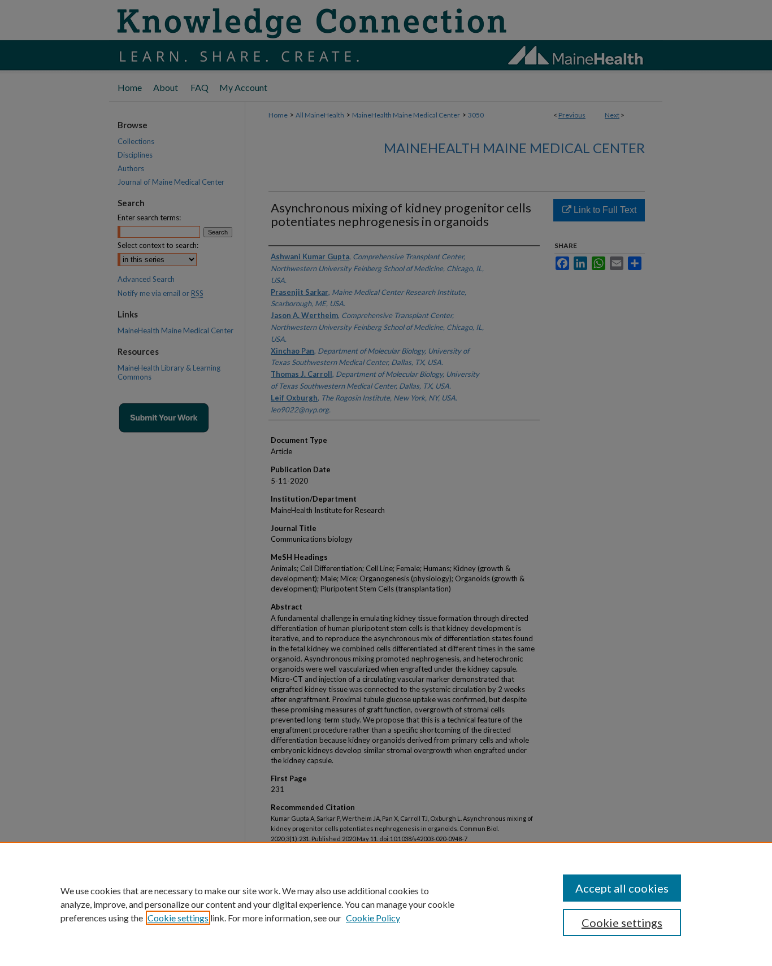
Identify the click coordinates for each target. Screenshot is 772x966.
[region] (386, 904)
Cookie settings (178, 917)
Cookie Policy (373, 917)
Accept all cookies (622, 888)
